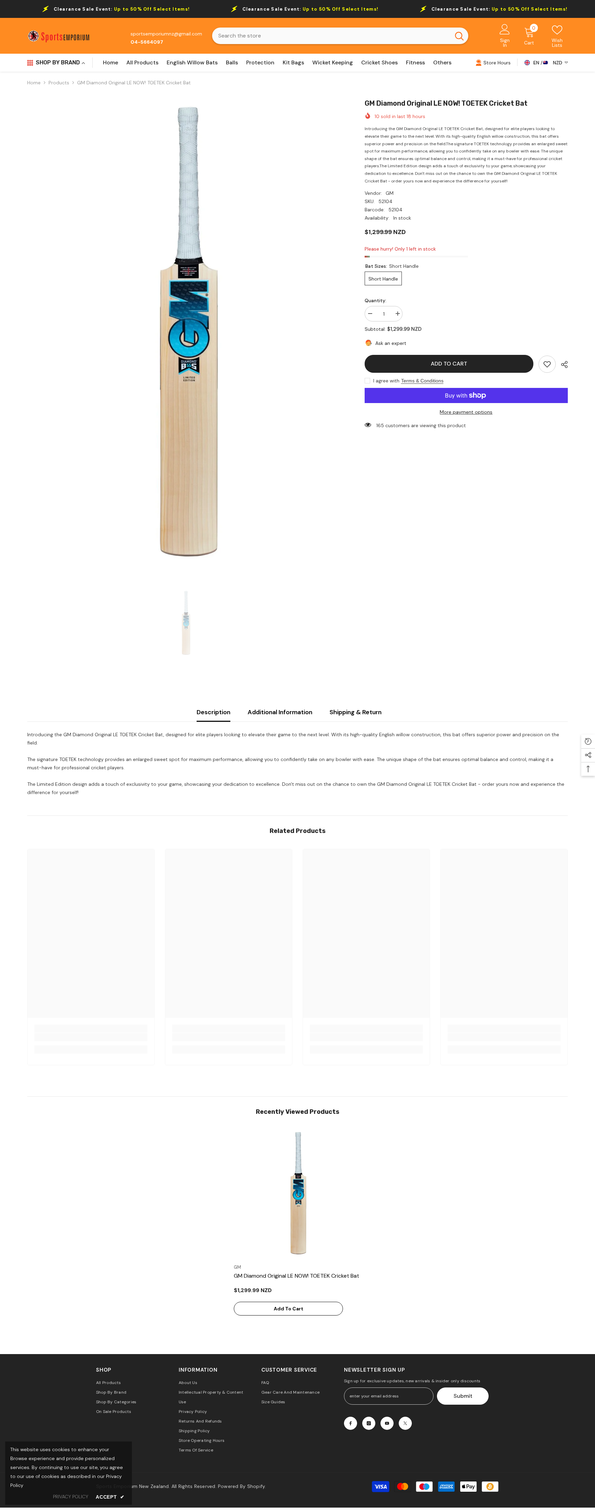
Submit (462, 1396)
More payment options (466, 412)
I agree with (386, 381)
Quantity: (375, 300)
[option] (185, 332)
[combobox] (331, 36)
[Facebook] (350, 1423)
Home (34, 83)
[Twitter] (405, 1423)
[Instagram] (368, 1423)
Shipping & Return (356, 712)
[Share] (562, 364)
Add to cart (449, 363)
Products (59, 83)
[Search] (340, 36)
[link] (547, 364)
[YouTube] (387, 1423)
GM (390, 193)
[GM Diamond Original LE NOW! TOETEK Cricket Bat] (297, 1193)
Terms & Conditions (422, 380)
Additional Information (280, 712)
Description (213, 712)
